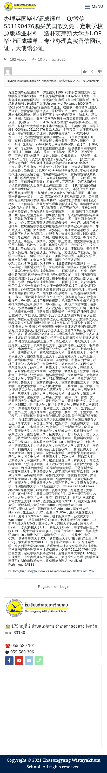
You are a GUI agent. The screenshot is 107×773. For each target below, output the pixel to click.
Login (64, 586)
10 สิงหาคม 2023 (84, 571)
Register (45, 586)
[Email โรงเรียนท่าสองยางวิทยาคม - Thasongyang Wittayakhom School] (29, 660)
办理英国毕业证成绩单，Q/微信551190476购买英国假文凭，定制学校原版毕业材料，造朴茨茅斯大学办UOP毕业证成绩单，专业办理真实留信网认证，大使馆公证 (53, 34)
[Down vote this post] (99, 71)
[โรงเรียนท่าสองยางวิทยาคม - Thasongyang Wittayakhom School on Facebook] (9, 660)
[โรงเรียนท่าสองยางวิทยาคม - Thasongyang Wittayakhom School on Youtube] (19, 660)
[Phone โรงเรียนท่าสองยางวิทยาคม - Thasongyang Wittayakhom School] (39, 660)
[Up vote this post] (84, 71)
